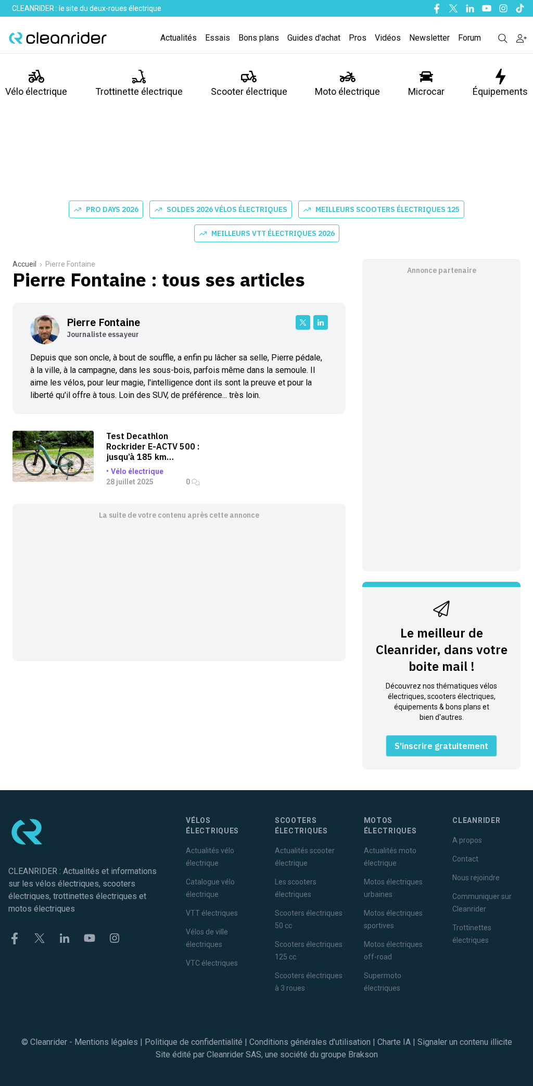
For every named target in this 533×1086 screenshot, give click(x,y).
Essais (217, 38)
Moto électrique (347, 91)
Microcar (426, 91)
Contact (465, 859)
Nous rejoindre (476, 877)
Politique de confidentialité (194, 1042)
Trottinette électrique (139, 91)
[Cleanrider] (58, 38)
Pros (357, 38)
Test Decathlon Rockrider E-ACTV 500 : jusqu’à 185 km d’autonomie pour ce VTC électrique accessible (152, 446)
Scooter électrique (249, 91)
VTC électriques (212, 963)
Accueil (24, 264)
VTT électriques (212, 913)
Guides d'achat (313, 38)
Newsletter (429, 38)
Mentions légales (106, 1042)
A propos (467, 840)
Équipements (500, 91)
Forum (469, 38)
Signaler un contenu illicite (464, 1042)
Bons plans (258, 38)
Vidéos (388, 38)
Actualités (178, 38)
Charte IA (394, 1042)
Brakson (363, 1054)
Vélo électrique (36, 91)
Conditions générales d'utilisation (310, 1042)
